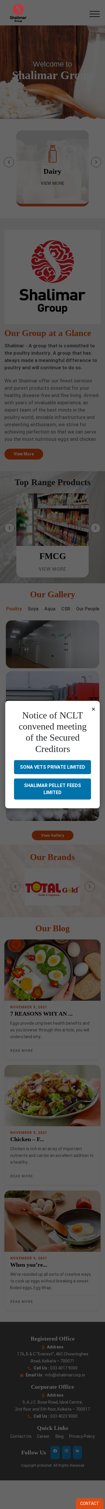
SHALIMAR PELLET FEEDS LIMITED (52, 789)
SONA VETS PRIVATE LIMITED (52, 767)
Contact (89, 1503)
